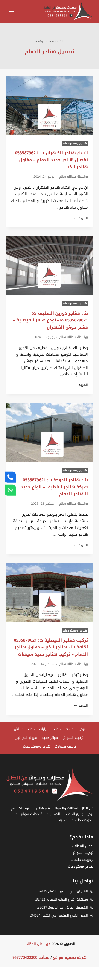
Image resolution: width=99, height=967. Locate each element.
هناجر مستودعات (80, 866)
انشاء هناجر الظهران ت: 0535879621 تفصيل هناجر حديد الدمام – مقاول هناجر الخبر (51, 160)
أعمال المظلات (82, 846)
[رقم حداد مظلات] (10, 476)
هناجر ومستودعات (75, 143)
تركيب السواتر (73, 737)
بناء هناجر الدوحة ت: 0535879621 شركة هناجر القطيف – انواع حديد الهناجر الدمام (54, 487)
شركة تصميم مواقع (70, 957)
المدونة (43, 41)
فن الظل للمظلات (37, 944)
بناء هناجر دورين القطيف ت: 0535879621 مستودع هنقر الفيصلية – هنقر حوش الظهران (50, 320)
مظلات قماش (24, 729)
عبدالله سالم (67, 177)
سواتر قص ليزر (26, 737)
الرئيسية (58, 41)
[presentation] (49, 105)
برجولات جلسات (82, 859)
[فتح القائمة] (11, 11)
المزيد (81, 218)
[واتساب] (10, 490)
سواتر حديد (50, 737)
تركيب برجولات (65, 746)
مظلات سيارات (50, 729)
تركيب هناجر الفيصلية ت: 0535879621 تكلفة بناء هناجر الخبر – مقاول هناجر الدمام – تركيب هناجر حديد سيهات (51, 647)
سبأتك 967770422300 (30, 957)
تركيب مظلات (75, 729)
